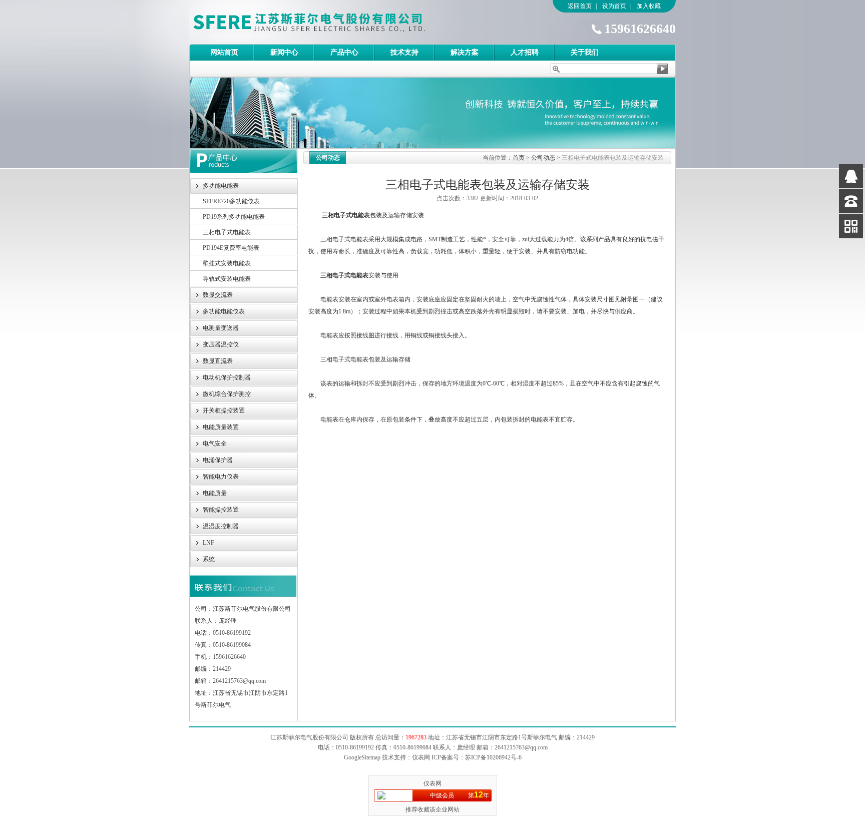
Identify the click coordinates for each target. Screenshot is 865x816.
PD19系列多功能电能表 (234, 216)
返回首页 (580, 6)
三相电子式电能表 (227, 232)
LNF (208, 542)
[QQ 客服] (851, 176)
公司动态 (543, 157)
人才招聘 (525, 52)
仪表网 (432, 783)
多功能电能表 (221, 185)
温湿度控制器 (221, 526)
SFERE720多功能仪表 (231, 201)
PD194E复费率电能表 (231, 247)
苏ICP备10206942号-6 (493, 757)
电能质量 (215, 493)
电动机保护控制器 (227, 377)
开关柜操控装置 (224, 410)
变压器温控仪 (221, 344)
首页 (519, 157)
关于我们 (585, 52)
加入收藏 (649, 6)
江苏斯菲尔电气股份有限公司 (327, 22)
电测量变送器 (221, 327)
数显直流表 (218, 360)
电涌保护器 (218, 460)
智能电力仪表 (221, 476)
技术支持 (404, 52)
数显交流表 (218, 294)
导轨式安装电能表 (227, 278)
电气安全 (215, 443)
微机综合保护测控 (227, 393)
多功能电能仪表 (224, 311)
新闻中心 (284, 52)
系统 (209, 559)
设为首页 (614, 6)
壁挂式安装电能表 (227, 263)
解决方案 (465, 52)
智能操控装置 (221, 509)
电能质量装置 (221, 427)
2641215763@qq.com (521, 747)
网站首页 (224, 52)
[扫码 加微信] (851, 226)
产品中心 (344, 52)
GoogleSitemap (362, 757)
